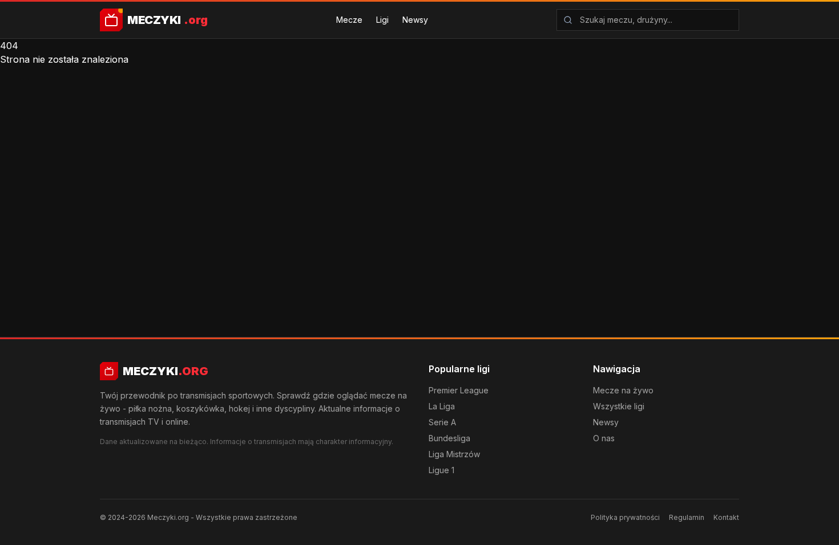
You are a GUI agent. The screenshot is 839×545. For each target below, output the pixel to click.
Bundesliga (449, 438)
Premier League (459, 390)
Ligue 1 (441, 470)
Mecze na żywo (623, 390)
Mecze (349, 20)
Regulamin (686, 517)
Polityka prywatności (625, 517)
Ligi (382, 20)
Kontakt (726, 517)
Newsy (415, 20)
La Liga (442, 406)
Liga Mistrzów (454, 454)
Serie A (442, 422)
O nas (604, 438)
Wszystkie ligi (618, 406)
